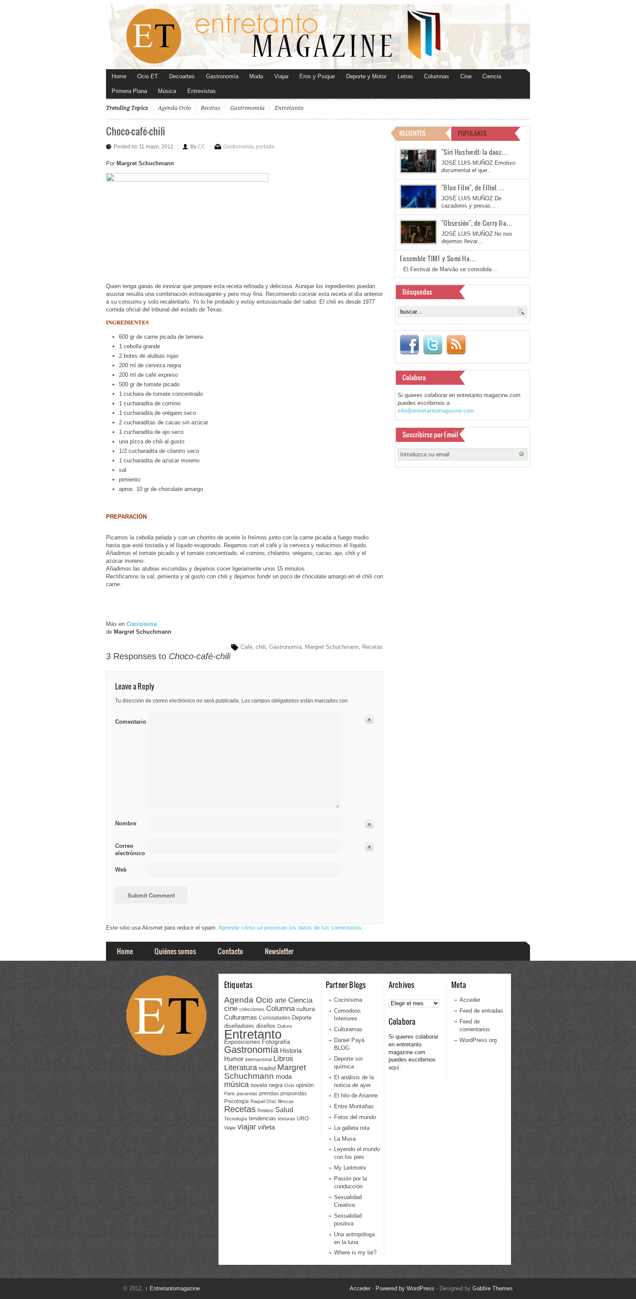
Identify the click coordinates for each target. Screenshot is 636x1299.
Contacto (230, 951)
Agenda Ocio (174, 108)
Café (246, 647)
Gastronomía (222, 76)
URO (302, 1119)
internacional (258, 1059)
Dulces (284, 1026)
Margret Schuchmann (332, 647)
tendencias (262, 1118)
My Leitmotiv (350, 1167)
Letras (405, 76)
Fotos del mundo (355, 1117)
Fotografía (276, 1041)
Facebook (409, 344)
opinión (305, 1085)
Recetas (210, 108)
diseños (266, 1026)
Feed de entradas (481, 1010)
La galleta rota (351, 1128)
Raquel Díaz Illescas (272, 1101)
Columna (280, 1008)
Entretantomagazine (172, 1288)
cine (231, 1008)
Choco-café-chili (135, 131)
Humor (234, 1058)
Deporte (302, 1018)
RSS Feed (456, 344)
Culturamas (240, 1017)
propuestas (293, 1094)
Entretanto (289, 108)
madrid (267, 1068)
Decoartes (182, 76)
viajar (247, 1126)
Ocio (289, 1085)
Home (119, 76)
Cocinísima (348, 1000)
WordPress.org (478, 1040)
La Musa (345, 1138)
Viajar (281, 76)
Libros (283, 1058)
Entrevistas (201, 91)
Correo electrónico (129, 850)
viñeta (266, 1127)
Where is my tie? (355, 1252)
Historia (291, 1050)
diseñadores (239, 1026)
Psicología (236, 1101)
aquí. (395, 1067)
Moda (256, 76)
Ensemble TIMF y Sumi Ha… (438, 258)
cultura (305, 1008)
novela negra (267, 1085)
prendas (269, 1094)
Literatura (240, 1067)
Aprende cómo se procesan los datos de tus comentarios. (290, 927)
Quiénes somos (175, 951)
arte (280, 1000)
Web (121, 869)
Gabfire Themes (492, 1288)
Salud (284, 1109)
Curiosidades (274, 1018)
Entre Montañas (354, 1106)
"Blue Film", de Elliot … (473, 187)
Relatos (265, 1110)
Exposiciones (242, 1042)
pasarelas (247, 1093)
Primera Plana (129, 91)
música (236, 1084)
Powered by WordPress (405, 1288)
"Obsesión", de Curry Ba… (477, 223)
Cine (466, 76)
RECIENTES (412, 133)
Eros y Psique (317, 76)
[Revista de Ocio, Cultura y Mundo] (318, 36)
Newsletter (279, 951)
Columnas (436, 76)
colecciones (251, 1009)
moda (284, 1076)
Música (167, 91)
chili (261, 647)
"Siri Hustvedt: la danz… (474, 152)
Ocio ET (147, 76)
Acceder (469, 1000)
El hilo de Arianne (356, 1095)
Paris (229, 1093)
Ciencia (491, 76)
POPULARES (472, 133)
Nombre (125, 823)
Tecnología (235, 1118)
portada (265, 147)
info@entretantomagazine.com (436, 410)
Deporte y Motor (366, 76)
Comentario (129, 720)
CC (202, 147)
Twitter (432, 344)
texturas (286, 1118)
